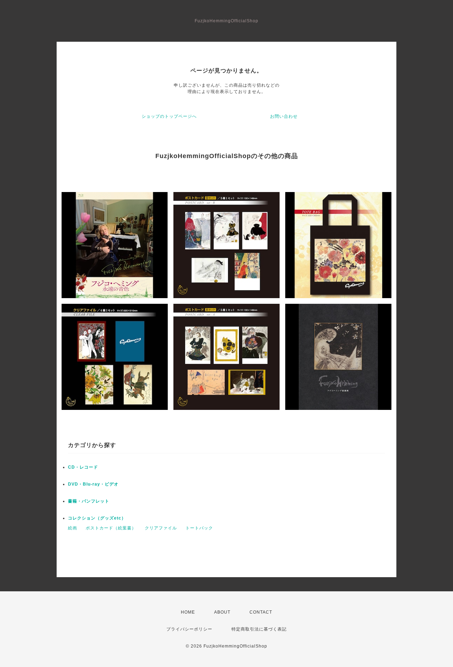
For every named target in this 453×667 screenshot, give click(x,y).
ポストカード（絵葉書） (111, 528)
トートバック (199, 528)
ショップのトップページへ (169, 116)
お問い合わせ (284, 116)
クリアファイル (161, 528)
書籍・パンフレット (88, 501)
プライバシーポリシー (189, 629)
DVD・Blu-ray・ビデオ (93, 484)
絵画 (72, 528)
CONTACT (261, 612)
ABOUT (222, 612)
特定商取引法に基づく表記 (259, 629)
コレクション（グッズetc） (97, 518)
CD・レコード (83, 467)
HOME (188, 612)
